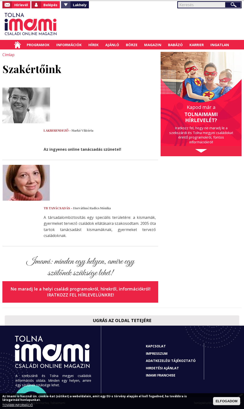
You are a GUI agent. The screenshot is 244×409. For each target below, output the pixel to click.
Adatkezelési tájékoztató (171, 360)
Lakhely (79, 4)
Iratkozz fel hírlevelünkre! (80, 295)
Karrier (196, 44)
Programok (38, 44)
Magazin (152, 44)
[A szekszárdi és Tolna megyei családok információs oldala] (30, 24)
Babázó (175, 44)
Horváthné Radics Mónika (77, 208)
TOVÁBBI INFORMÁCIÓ (17, 405)
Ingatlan (219, 44)
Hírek (93, 44)
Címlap (17, 44)
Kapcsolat (156, 346)
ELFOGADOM (227, 401)
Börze (131, 44)
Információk (69, 44)
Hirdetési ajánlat (162, 368)
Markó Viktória (68, 130)
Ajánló (112, 44)
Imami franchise (160, 375)
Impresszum (157, 353)
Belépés (50, 4)
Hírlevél (21, 4)
